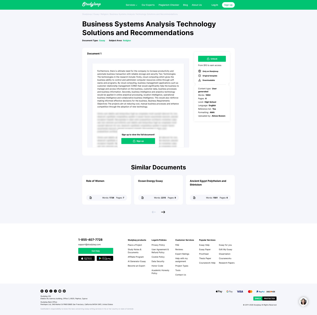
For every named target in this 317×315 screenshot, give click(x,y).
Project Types (181, 266)
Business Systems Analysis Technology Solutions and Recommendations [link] (144, 14)
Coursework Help (207, 263)
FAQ (177, 245)
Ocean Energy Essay (150, 180)
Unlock (214, 59)
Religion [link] (104, 14)
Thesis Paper (205, 258)
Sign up (140, 141)
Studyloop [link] (87, 14)
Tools (177, 270)
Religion (127, 40)
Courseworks (225, 258)
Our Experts (148, 5)
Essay (102, 40)
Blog (185, 5)
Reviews (179, 249)
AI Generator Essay (137, 261)
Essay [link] (96, 14)
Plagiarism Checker (169, 5)
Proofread (204, 254)
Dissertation (224, 254)
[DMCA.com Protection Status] (265, 298)
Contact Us (180, 274)
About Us (197, 5)
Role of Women (95, 180)
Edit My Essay (225, 249)
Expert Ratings (182, 254)
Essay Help (204, 245)
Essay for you (225, 245)
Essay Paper (205, 249)
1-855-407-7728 (90, 239)
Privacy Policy (158, 245)
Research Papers (227, 263)
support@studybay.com (89, 244)
